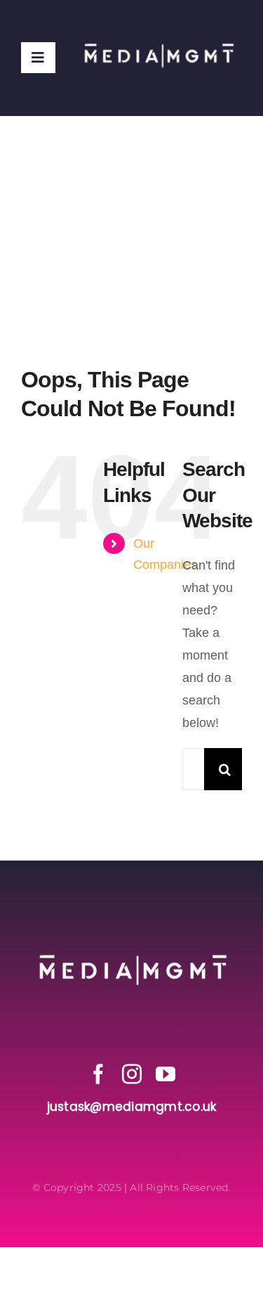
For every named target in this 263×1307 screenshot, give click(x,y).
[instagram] (132, 1074)
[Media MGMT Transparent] (158, 20)
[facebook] (98, 1074)
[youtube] (165, 1074)
